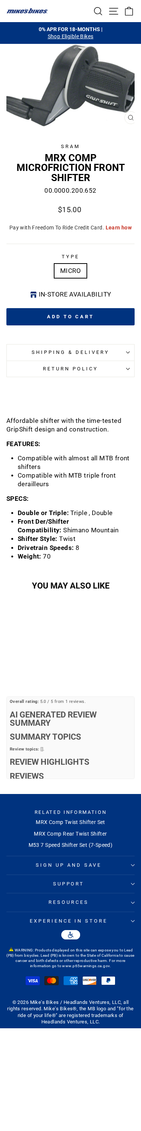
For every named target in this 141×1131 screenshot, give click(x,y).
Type (70, 256)
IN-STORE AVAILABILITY (75, 294)
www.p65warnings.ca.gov (85, 966)
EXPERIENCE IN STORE (69, 921)
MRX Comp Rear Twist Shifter (70, 834)
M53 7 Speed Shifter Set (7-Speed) (71, 845)
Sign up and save (69, 865)
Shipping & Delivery (70, 352)
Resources (69, 902)
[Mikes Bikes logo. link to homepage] (27, 10)
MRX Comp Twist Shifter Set (70, 822)
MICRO (70, 270)
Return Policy (70, 369)
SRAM (70, 146)
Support (69, 884)
